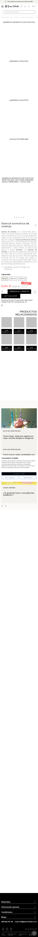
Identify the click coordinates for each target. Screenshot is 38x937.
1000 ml (22, 279)
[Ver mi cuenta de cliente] (25, 6)
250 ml (13, 279)
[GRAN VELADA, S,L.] (12, 6)
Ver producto (6, 331)
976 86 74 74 (7, 922)
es (33, 6)
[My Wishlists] (21, 6)
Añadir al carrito (19, 291)
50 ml (4, 279)
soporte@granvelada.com (26, 922)
